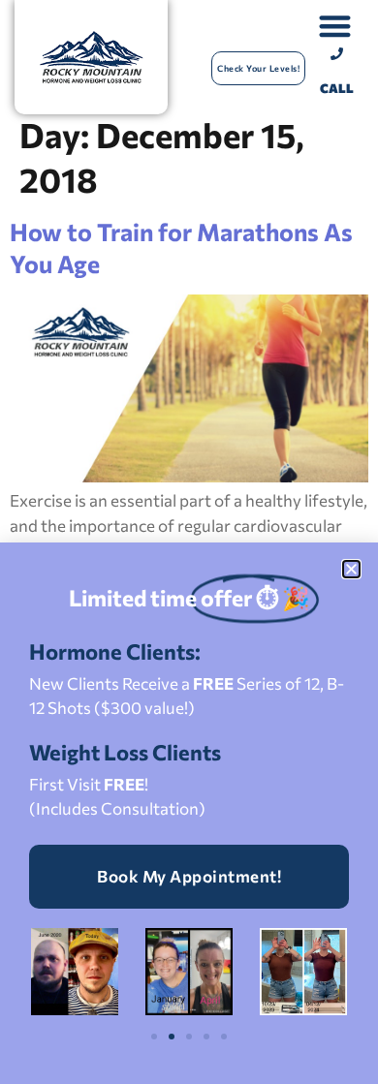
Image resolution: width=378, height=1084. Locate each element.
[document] (189, 542)
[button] (351, 569)
